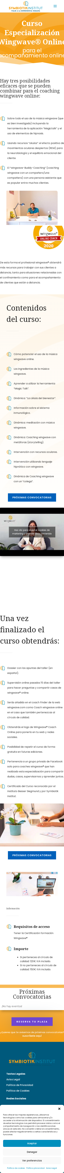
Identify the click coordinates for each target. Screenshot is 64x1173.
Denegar (32, 1152)
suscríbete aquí (32, 1035)
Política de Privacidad (19, 1085)
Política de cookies (16, 1168)
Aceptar (32, 1143)
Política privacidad (35, 1168)
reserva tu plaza (32, 1021)
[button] (59, 1108)
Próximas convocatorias (32, 497)
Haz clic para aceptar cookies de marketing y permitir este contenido (32, 532)
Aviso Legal (51, 1168)
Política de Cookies (18, 1090)
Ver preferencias (32, 1160)
